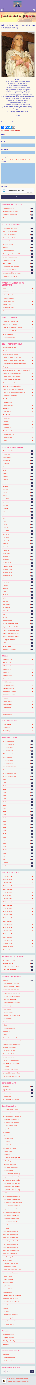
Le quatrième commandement (11, 1209)
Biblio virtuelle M (7, 911)
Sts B (18, 782)
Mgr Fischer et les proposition (11, 1099)
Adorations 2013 (7, 672)
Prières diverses (7, 704)
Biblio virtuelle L (7, 908)
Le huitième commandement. (11, 1196)
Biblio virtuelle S (7, 931)
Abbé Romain (17, 1096)
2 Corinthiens (17, 611)
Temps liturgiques (8, 731)
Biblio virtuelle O (7, 918)
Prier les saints (7, 707)
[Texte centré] (16, 159)
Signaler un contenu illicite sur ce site (18, 1381)
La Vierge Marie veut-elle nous (11, 996)
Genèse (17, 476)
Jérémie (17, 508)
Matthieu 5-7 (18, 559)
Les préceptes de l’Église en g (11, 1190)
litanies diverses (7, 679)
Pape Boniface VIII (8, 434)
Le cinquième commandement (11, 1206)
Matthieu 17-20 (18, 572)
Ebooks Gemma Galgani (17, 231)
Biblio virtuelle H (7, 898)
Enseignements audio (17, 639)
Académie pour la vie (9, 351)
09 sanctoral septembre (18, 767)
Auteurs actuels (7, 950)
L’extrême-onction (8, 1138)
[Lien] (19, 159)
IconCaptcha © (30, 192)
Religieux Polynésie (8, 1337)
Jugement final (7, 1289)
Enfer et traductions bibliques (11, 1002)
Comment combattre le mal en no (12, 1054)
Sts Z (17, 859)
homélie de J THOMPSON (10, 321)
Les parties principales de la (11, 1321)
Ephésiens (17, 463)
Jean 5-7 (18, 492)
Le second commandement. (11, 1215)
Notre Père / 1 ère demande (11, 1250)
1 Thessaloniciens (17, 620)
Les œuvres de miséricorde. (11, 1119)
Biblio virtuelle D (7, 886)
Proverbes (17, 582)
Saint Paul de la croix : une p (11, 276)
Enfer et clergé (7, 1006)
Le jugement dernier (8, 1057)
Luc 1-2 (18, 518)
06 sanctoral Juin (18, 757)
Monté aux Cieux (7, 1292)
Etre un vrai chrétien (8, 1324)
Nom (2, 134)
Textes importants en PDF (10, 347)
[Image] (23, 159)
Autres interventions (8, 311)
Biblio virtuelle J (7, 905)
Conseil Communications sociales (12, 383)
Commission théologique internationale (14, 392)
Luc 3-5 (18, 521)
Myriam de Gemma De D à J (17, 627)
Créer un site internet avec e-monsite (17, 1378)
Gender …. (6, 1034)
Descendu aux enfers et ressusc (12, 1295)
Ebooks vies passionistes (17, 257)
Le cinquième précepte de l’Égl (11, 1173)
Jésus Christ (6, 1305)
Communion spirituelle (9, 999)
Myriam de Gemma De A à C (18, 623)
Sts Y (17, 856)
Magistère (17, 1086)
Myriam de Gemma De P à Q (18, 633)
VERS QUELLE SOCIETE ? (18, 970)
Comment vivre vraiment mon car (12, 1038)
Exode (17, 470)
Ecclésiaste (17, 460)
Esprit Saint (6, 1286)
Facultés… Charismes (9, 1028)
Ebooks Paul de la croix (17, 234)
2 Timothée (17, 604)
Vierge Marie (6, 727)
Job (17, 511)
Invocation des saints (9, 1225)
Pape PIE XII (6, 415)
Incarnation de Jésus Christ (11, 1302)
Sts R (18, 834)
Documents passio (17, 250)
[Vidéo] (25, 159)
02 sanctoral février (18, 744)
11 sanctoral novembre (18, 773)
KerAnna (17, 247)
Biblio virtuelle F (7, 892)
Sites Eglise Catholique (9, 1341)
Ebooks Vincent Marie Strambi (17, 238)
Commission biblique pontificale (12, 386)
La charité (6, 1066)
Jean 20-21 (17, 505)
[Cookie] (4, 1381)
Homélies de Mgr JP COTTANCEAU (13, 327)
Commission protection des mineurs (13, 389)
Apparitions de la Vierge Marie (11, 1015)
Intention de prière (8, 1361)
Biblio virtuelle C (7, 882)
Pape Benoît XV (7, 437)
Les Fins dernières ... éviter (10, 1109)
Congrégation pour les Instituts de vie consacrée (16, 370)
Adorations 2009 (7, 659)
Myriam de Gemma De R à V (18, 636)
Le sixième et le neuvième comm (12, 1202)
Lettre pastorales (8, 334)
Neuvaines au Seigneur (9, 691)
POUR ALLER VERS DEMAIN (17, 966)
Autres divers (17, 218)
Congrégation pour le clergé (10, 354)
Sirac (17, 591)
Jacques (17, 486)
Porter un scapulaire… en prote (11, 986)
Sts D (18, 789)
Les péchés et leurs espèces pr (12, 1116)
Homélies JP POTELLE (9, 331)
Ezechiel (17, 467)
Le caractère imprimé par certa (11, 1157)
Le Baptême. (6, 1154)
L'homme (5, 1308)
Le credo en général (8, 1318)
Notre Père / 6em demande (10, 1234)
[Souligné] (6, 159)
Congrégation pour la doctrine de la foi (13, 360)
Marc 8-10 (18, 550)
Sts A (18, 779)
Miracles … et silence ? (9, 1047)
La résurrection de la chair (10, 1263)
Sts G (18, 798)
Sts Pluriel (18, 862)
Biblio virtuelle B (7, 879)
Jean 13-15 (18, 499)
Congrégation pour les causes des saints (14, 367)
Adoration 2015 (7, 675)
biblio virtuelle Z (7, 943)
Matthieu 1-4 (18, 556)
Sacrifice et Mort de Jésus (10, 1298)
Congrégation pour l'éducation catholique (14, 363)
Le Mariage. (6, 1132)
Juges (17, 515)
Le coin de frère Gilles (9, 337)
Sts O (17, 824)
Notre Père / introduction (10, 1253)
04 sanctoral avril (18, 751)
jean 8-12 (18, 495)
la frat (4, 288)
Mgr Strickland (17, 1090)
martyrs (18, 866)
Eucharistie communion (9, 1148)
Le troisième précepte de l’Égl (11, 1180)
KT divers (17, 643)
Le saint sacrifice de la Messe (11, 1145)
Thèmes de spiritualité (17, 649)
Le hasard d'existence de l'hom (11, 1073)
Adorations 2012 (7, 669)
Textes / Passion (18, 244)
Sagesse (17, 588)
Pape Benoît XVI (7, 402)
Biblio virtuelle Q (7, 924)
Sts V (18, 847)
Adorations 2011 (7, 666)
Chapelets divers (7, 714)
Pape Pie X (6, 421)
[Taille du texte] (8, 159)
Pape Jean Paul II (8, 405)
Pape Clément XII (8, 431)
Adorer (5, 1025)
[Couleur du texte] (11, 159)
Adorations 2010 (7, 663)
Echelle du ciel (18, 646)
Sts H (18, 802)
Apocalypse (17, 454)
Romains (17, 585)
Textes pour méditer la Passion (17, 273)
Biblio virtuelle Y (7, 940)
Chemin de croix (7, 701)
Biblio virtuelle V (7, 937)
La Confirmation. (7, 1151)
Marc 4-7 (18, 547)
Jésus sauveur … (8, 1018)
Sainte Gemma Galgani (17, 270)
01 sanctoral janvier (18, 741)
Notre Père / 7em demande (10, 1231)
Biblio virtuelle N (7, 914)
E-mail (3, 142)
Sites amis (6, 1344)
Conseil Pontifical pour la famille (12, 373)
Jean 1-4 (18, 489)
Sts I (18, 805)
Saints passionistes (17, 208)
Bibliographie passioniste (17, 228)
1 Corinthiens (17, 607)
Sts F (18, 795)
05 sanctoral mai (18, 754)
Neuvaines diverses (8, 685)
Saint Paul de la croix (17, 260)
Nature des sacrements (9, 1164)
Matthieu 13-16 (18, 569)
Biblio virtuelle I (7, 902)
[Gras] (2, 159)
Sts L (18, 815)
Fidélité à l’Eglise (7, 1012)
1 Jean (17, 614)
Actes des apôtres (18, 451)
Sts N (18, 821)
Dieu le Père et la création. (10, 1314)
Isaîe (17, 483)
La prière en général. (8, 1257)
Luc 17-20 (18, 537)
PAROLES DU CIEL (17, 963)
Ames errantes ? (7, 1009)
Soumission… (7, 1022)
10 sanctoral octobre (18, 770)
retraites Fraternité (8, 295)
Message (3, 157)
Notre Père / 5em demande (10, 1237)
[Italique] (4, 159)
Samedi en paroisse (8, 301)
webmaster (6, 1354)
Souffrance (6, 1031)
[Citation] (14, 159)
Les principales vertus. (9, 1129)
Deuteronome (17, 457)
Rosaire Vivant (7, 304)
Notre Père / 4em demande (10, 1241)
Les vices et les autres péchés (11, 1113)
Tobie (17, 598)
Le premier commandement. (11, 1218)
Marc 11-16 (18, 553)
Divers (5, 440)
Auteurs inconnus (8, 946)
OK (32, 1371)
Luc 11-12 (18, 531)
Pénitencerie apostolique (10, 395)
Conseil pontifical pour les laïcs (12, 379)
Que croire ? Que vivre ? (9, 1050)
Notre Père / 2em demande (10, 1247)
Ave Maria (6, 1228)
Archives (18, 980)
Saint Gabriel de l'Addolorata (17, 266)
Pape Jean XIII (7, 411)
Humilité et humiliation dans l (11, 1060)
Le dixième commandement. (11, 1193)
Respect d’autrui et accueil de (11, 993)
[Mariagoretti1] (18, 54)
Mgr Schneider (17, 1093)
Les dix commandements (10, 1222)
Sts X (17, 853)
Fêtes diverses (7, 724)
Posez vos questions (9, 1357)
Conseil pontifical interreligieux (11, 376)
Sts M (18, 818)
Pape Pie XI (6, 418)
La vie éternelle (7, 1260)
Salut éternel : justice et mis (11, 990)
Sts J (18, 808)
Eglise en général (8, 1282)
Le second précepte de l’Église (11, 1183)
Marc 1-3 (18, 543)
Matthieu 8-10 (18, 563)
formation (6, 292)
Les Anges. (6, 1311)
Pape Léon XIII (7, 427)
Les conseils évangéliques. (10, 1167)
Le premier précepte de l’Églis (11, 1186)
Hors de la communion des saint (12, 1270)
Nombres (17, 579)
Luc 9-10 (18, 527)
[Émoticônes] (30, 159)
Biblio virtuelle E (7, 889)
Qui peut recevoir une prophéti (11, 1044)
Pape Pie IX (6, 424)
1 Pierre (17, 617)
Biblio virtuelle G (7, 895)
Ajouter (18, 197)
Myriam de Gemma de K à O (18, 630)
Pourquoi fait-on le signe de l (11, 1070)
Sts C (18, 786)
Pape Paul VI (6, 408)
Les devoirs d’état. (8, 1170)
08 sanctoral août (18, 763)
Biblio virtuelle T (7, 934)
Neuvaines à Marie (8, 688)
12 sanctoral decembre (18, 776)
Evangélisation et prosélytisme (11, 1076)
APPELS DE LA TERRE (18, 960)
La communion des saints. (10, 1273)
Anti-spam (4, 186)
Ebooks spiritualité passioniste (17, 254)
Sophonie (17, 595)
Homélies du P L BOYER (10, 324)
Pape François (7, 399)
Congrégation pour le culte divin (12, 357)
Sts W (17, 850)
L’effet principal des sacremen (11, 1161)
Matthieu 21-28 (18, 575)
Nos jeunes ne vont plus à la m (11, 1063)
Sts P (18, 827)
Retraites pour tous (8, 298)
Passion (5, 698)
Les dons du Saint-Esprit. (10, 1126)
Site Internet (4, 149)
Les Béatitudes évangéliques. (11, 1122)
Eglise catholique (8, 1279)
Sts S (18, 837)
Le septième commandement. (11, 1199)
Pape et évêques (7, 1276)
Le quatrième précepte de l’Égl (11, 1177)
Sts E (18, 792)
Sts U (17, 843)
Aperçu (4, 161)
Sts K (17, 811)
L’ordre (5, 1135)
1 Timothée (17, 601)
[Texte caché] (21, 159)
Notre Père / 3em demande (10, 1244)
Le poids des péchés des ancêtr (12, 1041)
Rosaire (5, 711)
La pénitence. (7, 1142)
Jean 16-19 (18, 502)
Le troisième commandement (11, 1212)
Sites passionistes (8, 1334)
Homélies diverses (17, 241)
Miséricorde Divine (8, 307)
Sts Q (17, 831)
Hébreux (17, 479)
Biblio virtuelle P (7, 921)
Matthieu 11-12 (18, 566)
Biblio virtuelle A (7, 876)
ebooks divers (17, 263)
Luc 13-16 (18, 534)
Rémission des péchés (9, 1266)
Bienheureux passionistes (17, 211)
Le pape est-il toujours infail (11, 983)
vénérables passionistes (18, 214)
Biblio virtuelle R (7, 927)
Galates (17, 473)
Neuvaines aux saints (9, 695)
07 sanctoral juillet (18, 760)
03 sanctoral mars (18, 747)
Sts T (18, 840)
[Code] (27, 159)
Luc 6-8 (18, 524)
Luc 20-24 (18, 540)
